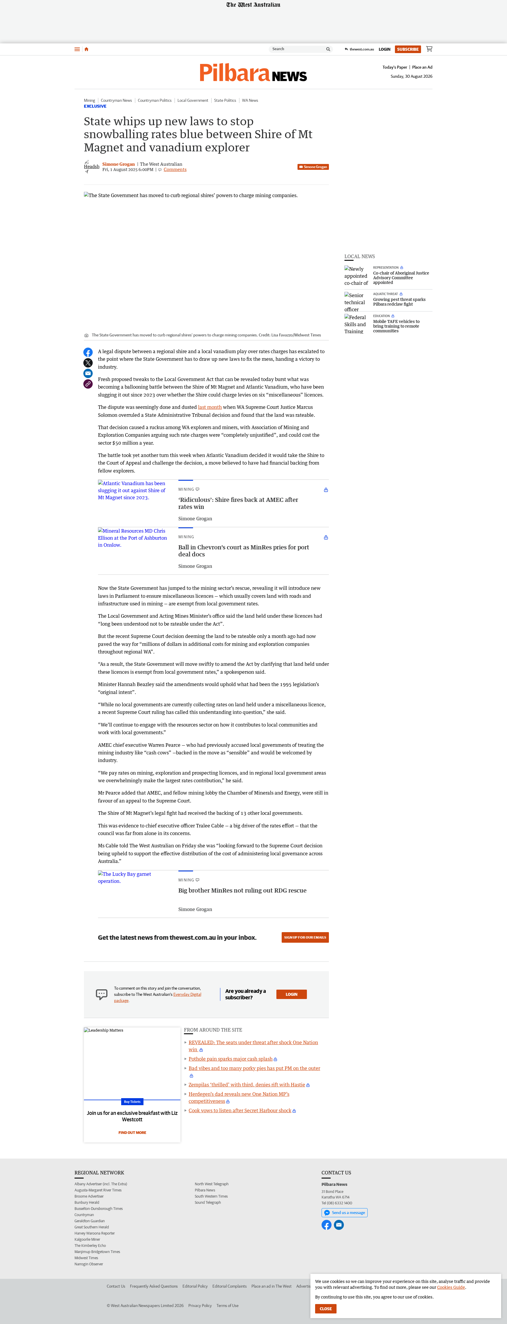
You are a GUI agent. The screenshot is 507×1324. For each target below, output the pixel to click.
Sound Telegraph (208, 1202)
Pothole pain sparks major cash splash (231, 1059)
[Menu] (77, 49)
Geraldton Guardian (90, 1221)
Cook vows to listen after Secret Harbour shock (240, 1110)
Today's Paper (395, 67)
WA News (250, 100)
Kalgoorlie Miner (87, 1239)
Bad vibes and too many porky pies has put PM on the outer (254, 1068)
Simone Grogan (315, 167)
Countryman (84, 1215)
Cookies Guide (451, 1287)
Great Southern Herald (92, 1227)
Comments (175, 169)
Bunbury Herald (87, 1202)
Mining (89, 100)
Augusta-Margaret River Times (98, 1190)
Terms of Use (228, 1305)
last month (210, 407)
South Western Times (211, 1196)
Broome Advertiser (89, 1196)
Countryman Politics (155, 100)
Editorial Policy (195, 1286)
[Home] (86, 49)
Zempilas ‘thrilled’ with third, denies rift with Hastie (247, 1085)
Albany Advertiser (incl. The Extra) (101, 1184)
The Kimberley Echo (90, 1245)
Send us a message (348, 1212)
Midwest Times (86, 1258)
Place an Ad (422, 67)
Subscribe (408, 49)
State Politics (225, 100)
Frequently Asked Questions (154, 1286)
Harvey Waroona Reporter (95, 1233)
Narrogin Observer (89, 1264)
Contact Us (116, 1286)
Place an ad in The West (271, 1286)
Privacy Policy (200, 1305)
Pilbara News (205, 1190)
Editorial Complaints (229, 1286)
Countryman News (116, 100)
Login (385, 49)
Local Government (193, 100)
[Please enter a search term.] (328, 49)
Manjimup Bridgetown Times (97, 1251)
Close (326, 1308)
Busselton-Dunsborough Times (99, 1208)
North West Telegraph (212, 1184)
